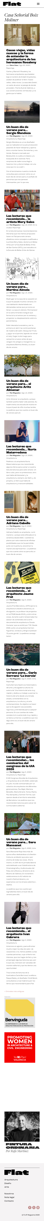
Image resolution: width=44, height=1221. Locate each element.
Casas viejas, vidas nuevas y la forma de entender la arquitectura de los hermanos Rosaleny (21, 56)
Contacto (9, 1201)
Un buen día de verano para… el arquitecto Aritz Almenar (18, 385)
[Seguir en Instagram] (38, 1207)
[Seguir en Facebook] (29, 1207)
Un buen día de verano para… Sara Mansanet (21, 842)
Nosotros (9, 1194)
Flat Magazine (15, 136)
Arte (34, 679)
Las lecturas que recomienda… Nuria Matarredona (21, 449)
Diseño (7, 1183)
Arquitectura (11, 139)
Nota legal (9, 1197)
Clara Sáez (14, 65)
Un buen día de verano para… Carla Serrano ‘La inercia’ (21, 673)
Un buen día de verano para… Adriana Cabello (18, 520)
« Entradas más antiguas (14, 991)
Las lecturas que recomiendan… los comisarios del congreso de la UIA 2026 (20, 763)
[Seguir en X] (34, 1207)
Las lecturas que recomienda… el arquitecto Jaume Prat (19, 592)
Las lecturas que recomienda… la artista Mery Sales (20, 219)
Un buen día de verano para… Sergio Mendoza (18, 130)
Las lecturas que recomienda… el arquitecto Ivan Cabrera (18, 933)
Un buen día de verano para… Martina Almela (17, 287)
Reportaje (10, 68)
